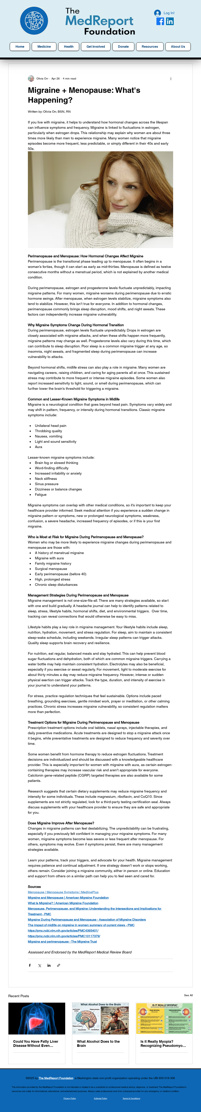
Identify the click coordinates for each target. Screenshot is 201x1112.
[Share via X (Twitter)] (39, 965)
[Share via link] (58, 965)
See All (188, 995)
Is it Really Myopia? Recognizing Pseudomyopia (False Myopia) (164, 1043)
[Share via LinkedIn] (49, 965)
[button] (150, 46)
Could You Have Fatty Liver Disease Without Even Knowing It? (35, 1043)
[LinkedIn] (170, 21)
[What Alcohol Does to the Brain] (100, 1018)
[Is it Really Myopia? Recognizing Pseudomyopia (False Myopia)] (164, 1018)
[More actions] (170, 78)
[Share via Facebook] (30, 965)
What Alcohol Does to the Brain (98, 1043)
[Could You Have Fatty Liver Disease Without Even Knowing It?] (36, 1018)
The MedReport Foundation (56, 1078)
